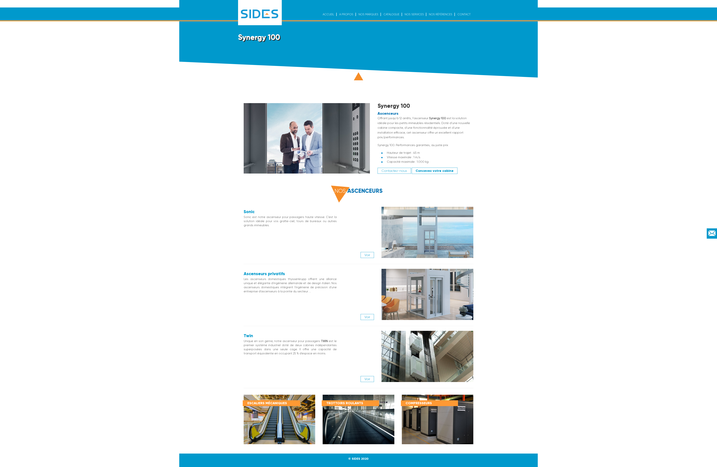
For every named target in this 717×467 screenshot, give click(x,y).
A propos (346, 14)
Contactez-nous (394, 171)
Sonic (249, 211)
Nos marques (368, 14)
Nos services (414, 14)
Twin (248, 335)
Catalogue (391, 14)
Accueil (328, 14)
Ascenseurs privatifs (264, 273)
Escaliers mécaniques (267, 403)
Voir (367, 255)
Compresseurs (419, 403)
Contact (464, 14)
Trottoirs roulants (344, 403)
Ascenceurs (388, 113)
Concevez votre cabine (435, 171)
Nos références (440, 14)
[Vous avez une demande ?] (712, 233)
